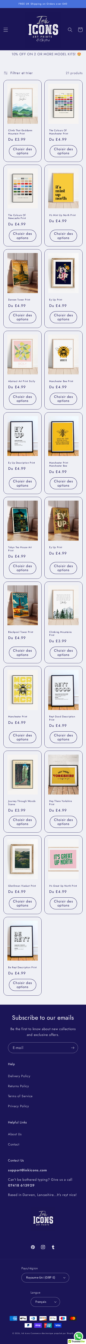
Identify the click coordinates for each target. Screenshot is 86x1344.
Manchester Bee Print (61, 381)
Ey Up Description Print (21, 463)
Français (40, 1302)
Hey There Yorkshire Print (60, 803)
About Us (15, 1134)
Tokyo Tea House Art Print (20, 549)
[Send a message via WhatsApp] (78, 1336)
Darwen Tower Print (19, 299)
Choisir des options (22, 151)
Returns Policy (18, 1086)
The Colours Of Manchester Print (58, 132)
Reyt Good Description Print (62, 718)
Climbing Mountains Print (60, 634)
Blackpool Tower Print (20, 632)
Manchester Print (17, 716)
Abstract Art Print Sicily (21, 381)
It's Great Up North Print (63, 886)
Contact (13, 1144)
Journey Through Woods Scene (22, 803)
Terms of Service (20, 1096)
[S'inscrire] (73, 1047)
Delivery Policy (19, 1076)
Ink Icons (25, 1333)
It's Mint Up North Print (62, 215)
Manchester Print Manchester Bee (58, 464)
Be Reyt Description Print (22, 967)
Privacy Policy (18, 1106)
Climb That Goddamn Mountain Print (20, 132)
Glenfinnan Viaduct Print (22, 886)
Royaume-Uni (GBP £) (40, 1277)
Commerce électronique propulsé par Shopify (52, 1333)
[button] (6, 30)
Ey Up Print (55, 299)
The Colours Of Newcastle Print (17, 217)
